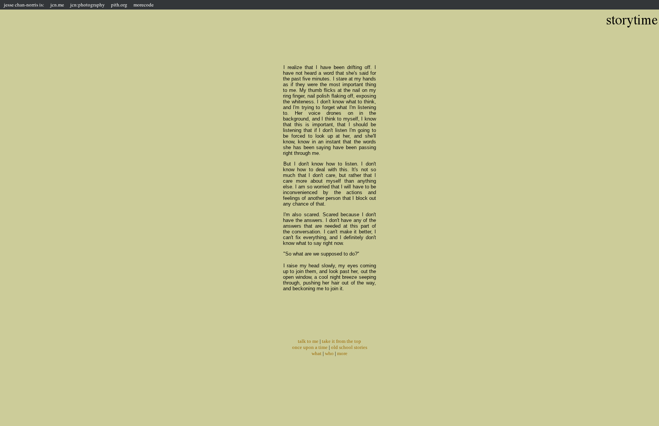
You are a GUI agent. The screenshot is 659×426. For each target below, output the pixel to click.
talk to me (308, 341)
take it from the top (341, 341)
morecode (143, 4)
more (342, 353)
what (316, 353)
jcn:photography (87, 4)
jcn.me (57, 4)
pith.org (119, 4)
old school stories (349, 347)
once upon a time (310, 347)
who (329, 353)
